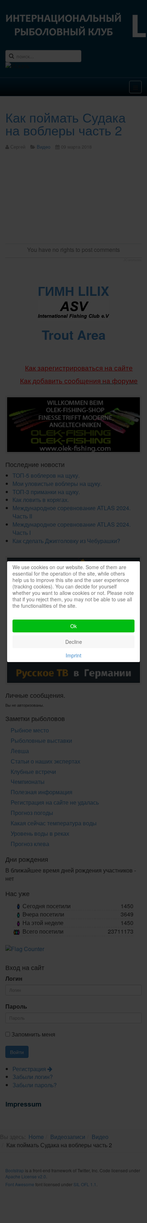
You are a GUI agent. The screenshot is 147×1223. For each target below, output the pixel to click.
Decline (73, 641)
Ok (73, 626)
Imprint (73, 655)
